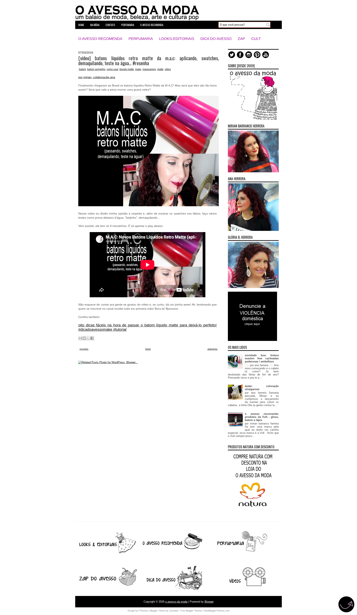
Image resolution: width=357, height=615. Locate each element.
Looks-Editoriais (176, 39)
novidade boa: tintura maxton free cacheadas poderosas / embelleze (262, 358)
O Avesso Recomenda (100, 39)
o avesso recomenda (151, 25)
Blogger (209, 601)
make (138, 69)
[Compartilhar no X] (88, 338)
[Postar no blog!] (84, 338)
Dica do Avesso (216, 39)
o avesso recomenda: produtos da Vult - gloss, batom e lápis (262, 417)
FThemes (143, 610)
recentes (84, 349)
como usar (112, 69)
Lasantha (173, 610)
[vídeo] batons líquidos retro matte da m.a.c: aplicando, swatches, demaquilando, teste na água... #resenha (148, 60)
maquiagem (149, 69)
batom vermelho (96, 69)
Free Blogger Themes (191, 610)
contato (110, 25)
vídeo (168, 69)
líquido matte (126, 69)
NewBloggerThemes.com (217, 610)
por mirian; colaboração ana (96, 77)
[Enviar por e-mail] (80, 338)
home (81, 25)
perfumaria (127, 25)
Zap (241, 39)
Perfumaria (141, 39)
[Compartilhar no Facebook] (92, 338)
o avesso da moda (176, 601)
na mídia (94, 25)
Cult (256, 39)
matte (160, 69)
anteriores (212, 349)
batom (82, 69)
